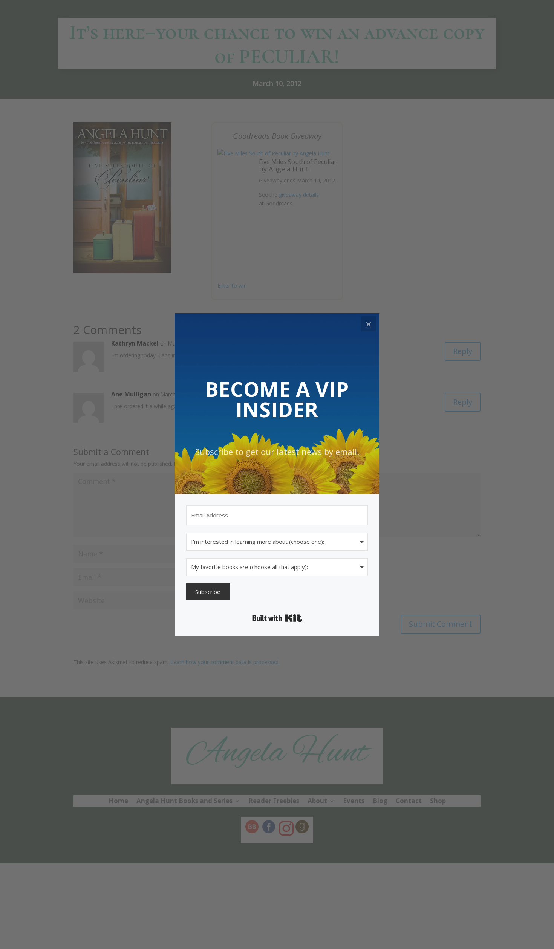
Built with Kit (277, 618)
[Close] (368, 323)
